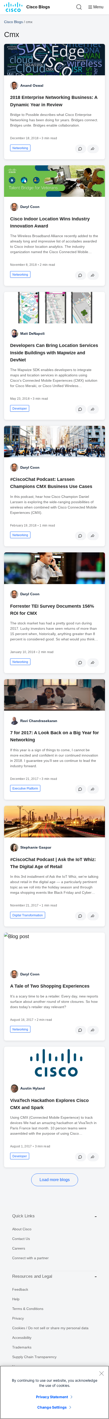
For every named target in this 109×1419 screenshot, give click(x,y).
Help (16, 1299)
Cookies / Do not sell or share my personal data (50, 1328)
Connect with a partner (30, 1258)
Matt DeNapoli (32, 333)
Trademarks (21, 1347)
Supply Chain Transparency (34, 1357)
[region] (54, 1392)
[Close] (101, 1373)
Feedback (20, 1289)
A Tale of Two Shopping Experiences (49, 986)
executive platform (25, 788)
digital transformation (27, 915)
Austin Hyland (32, 1088)
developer (19, 408)
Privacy (18, 1318)
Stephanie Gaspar (35, 847)
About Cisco (21, 1229)
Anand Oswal (31, 85)
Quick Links (23, 1216)
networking (20, 148)
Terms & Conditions (27, 1309)
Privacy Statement (52, 1397)
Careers (18, 1248)
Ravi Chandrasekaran (38, 721)
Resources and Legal (32, 1276)
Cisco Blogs (38, 7)
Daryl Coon (30, 207)
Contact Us (21, 1239)
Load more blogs (55, 1180)
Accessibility (21, 1338)
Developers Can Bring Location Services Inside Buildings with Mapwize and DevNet (54, 352)
